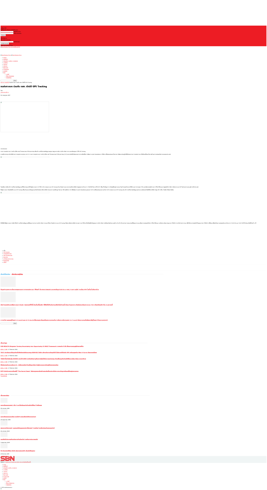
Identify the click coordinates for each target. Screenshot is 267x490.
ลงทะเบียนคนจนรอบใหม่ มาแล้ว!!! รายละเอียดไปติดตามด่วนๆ (18, 417)
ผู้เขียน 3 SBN (4, 349)
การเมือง (5, 63)
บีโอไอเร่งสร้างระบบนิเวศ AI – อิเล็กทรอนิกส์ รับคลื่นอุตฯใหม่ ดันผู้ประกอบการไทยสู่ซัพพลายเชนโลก (29, 365)
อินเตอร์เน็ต (6, 260)
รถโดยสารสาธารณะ (8, 258)
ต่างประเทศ (6, 69)
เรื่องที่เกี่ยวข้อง (5, 274)
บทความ (5, 66)
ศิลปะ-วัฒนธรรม (10, 76)
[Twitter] (8, 97)
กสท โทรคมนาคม (7, 255)
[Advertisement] (26, 51)
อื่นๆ (4, 73)
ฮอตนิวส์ (5, 59)
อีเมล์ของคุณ (16, 41)
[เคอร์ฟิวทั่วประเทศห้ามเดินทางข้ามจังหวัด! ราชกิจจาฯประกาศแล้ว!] (4, 436)
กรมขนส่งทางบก (7, 253)
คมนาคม (5, 257)
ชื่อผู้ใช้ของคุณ (17, 31)
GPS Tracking (6, 252)
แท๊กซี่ (4, 262)
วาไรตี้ (7, 74)
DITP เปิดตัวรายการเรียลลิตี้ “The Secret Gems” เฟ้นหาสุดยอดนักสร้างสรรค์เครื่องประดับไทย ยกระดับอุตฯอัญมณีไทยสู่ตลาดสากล (39, 371)
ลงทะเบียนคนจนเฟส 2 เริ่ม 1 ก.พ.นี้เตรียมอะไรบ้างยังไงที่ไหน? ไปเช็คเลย (21, 405)
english (5, 71)
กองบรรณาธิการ (5, 92)
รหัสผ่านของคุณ (17, 33)
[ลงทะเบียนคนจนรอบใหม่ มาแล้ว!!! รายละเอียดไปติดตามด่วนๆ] (4, 413)
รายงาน (5, 64)
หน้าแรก (3, 82)
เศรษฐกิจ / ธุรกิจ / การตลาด (10, 61)
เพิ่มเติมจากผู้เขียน (17, 274)
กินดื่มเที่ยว (8, 78)
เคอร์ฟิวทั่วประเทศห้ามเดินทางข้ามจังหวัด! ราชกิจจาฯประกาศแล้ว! (19, 439)
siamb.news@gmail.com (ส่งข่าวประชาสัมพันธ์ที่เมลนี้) (18, 462)
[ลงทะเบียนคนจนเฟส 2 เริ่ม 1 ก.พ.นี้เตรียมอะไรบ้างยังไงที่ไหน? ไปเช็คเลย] (4, 402)
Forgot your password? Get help (8, 36)
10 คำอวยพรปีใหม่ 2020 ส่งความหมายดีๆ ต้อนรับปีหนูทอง (18, 451)
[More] (13, 97)
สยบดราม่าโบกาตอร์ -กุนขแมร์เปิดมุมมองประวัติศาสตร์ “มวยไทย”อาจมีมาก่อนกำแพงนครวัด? (28, 428)
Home (4, 58)
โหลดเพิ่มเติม (4, 376)
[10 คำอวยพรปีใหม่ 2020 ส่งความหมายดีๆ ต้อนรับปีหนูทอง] (4, 447)
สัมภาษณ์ (5, 68)
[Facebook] (3, 97)
